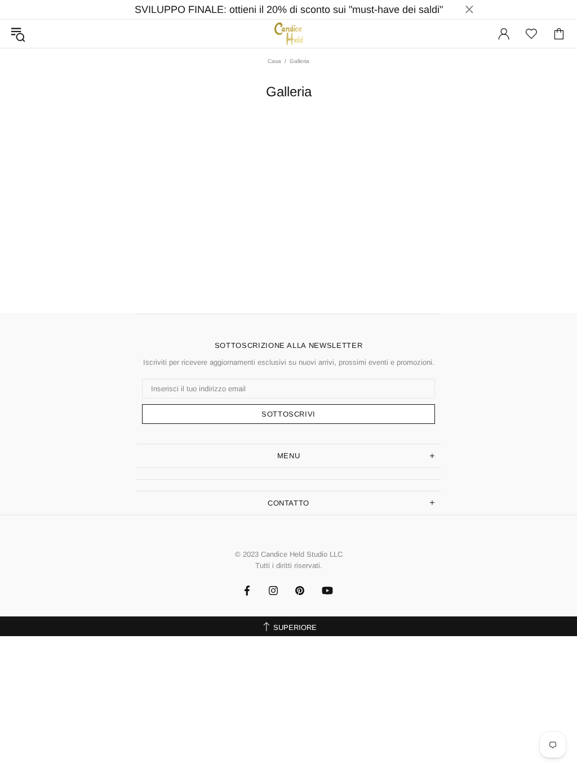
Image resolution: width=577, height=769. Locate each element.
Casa (274, 61)
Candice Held (288, 33)
